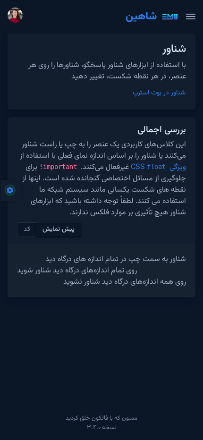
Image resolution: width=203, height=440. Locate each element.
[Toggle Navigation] (190, 16)
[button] (17, 17)
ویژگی (177, 167)
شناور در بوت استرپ (159, 93)
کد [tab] (27, 229)
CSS (148, 167)
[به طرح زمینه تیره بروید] (37, 16)
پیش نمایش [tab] (58, 229)
